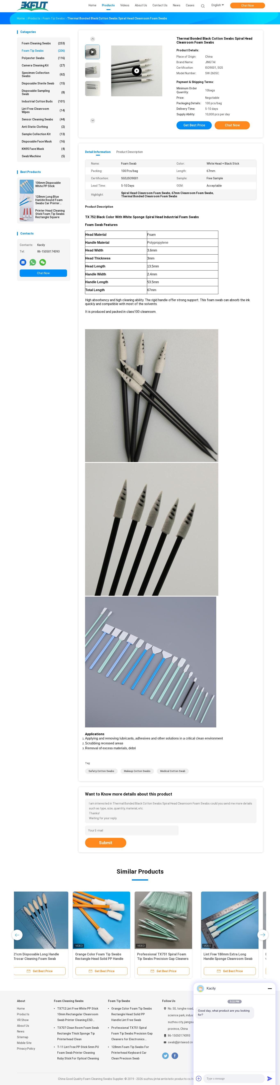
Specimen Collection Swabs (43, 74)
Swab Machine (43, 156)
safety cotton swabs (101, 771)
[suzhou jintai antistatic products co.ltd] (33, 6)
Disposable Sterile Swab (43, 83)
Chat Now (247, 5)
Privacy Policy (26, 1048)
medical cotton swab (172, 771)
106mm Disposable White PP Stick (48, 184)
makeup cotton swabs (137, 771)
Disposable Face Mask (43, 141)
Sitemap (22, 1037)
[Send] (269, 1078)
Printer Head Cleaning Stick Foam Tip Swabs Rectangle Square (50, 214)
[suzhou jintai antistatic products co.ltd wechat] (42, 262)
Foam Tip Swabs (43, 50)
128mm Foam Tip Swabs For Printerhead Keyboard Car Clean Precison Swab (130, 1052)
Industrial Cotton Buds (43, 101)
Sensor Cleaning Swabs (43, 119)
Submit (105, 842)
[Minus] (269, 988)
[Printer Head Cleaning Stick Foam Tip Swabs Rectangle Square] (27, 214)
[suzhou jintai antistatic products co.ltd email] (23, 262)
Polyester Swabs (43, 58)
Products (23, 1014)
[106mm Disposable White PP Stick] (27, 187)
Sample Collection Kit (43, 134)
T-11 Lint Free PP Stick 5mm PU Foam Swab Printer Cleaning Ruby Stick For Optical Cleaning (78, 1052)
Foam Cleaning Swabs (43, 43)
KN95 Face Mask (43, 148)
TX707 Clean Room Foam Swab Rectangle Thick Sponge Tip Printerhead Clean (78, 1033)
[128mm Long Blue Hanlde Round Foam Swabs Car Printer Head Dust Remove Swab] (27, 201)
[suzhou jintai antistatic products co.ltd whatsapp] (33, 262)
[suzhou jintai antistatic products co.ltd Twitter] (165, 1055)
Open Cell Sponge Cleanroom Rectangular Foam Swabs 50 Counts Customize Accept (227, 958)
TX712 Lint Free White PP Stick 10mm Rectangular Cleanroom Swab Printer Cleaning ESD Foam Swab (77, 1015)
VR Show (23, 1020)
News (20, 1031)
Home (21, 1008)
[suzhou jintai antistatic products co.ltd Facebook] (174, 1055)
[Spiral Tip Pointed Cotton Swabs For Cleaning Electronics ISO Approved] (136, 71)
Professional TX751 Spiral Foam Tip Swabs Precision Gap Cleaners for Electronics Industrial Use (132, 1034)
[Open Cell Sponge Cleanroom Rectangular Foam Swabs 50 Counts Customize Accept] (231, 920)
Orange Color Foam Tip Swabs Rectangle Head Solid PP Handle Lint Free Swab (131, 1014)
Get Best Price (194, 125)
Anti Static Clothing (43, 126)
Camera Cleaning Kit (43, 65)
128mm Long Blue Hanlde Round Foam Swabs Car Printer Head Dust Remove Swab (49, 200)
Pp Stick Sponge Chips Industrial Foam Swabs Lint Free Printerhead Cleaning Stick (169, 958)
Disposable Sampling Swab (43, 92)
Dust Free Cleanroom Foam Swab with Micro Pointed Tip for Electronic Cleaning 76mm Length (107, 958)
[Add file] (199, 1078)
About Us (23, 1025)
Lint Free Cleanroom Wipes (43, 110)
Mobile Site (24, 1043)
